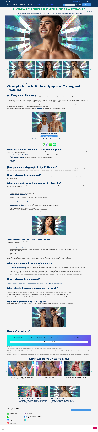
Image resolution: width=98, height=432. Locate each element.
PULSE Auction (45, 4)
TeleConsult (88, 1)
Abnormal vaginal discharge (17, 205)
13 (51, 79)
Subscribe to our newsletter (81, 410)
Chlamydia (9, 96)
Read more (21, 78)
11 (49, 79)
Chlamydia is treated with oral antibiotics (16, 290)
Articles (15, 4)
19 (58, 79)
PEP (81, 1)
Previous (7, 69)
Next (90, 69)
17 (56, 79)
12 (50, 79)
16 (55, 79)
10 (48, 79)
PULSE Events (53, 4)
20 (59, 79)
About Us (29, 4)
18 (57, 79)
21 (60, 79)
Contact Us (22, 4)
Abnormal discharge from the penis (19, 194)
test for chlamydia (38, 281)
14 (52, 79)
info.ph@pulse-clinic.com (43, 141)
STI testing (39, 108)
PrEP (84, 1)
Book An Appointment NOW (49, 342)
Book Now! (87, 4)
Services (8, 4)
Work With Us (76, 1)
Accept (95, 428)
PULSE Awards (37, 4)
